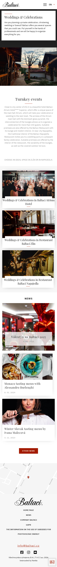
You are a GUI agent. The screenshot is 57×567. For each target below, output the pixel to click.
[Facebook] (21, 552)
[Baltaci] (17, 4)
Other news (28, 451)
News (28, 515)
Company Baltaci (28, 520)
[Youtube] (35, 552)
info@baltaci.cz (28, 545)
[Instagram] (28, 552)
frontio (34, 560)
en (50, 4)
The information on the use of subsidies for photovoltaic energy (28, 531)
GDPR (28, 525)
